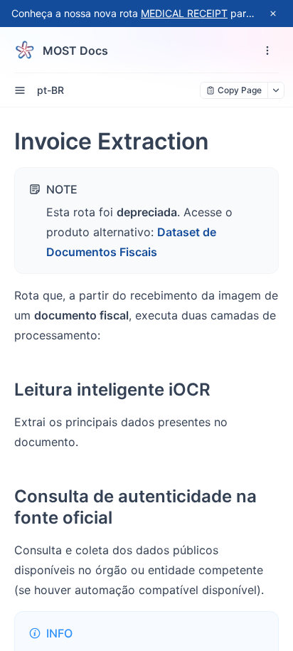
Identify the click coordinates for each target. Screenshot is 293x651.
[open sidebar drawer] (20, 90)
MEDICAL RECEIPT (184, 13)
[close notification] (273, 13)
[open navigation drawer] (267, 50)
